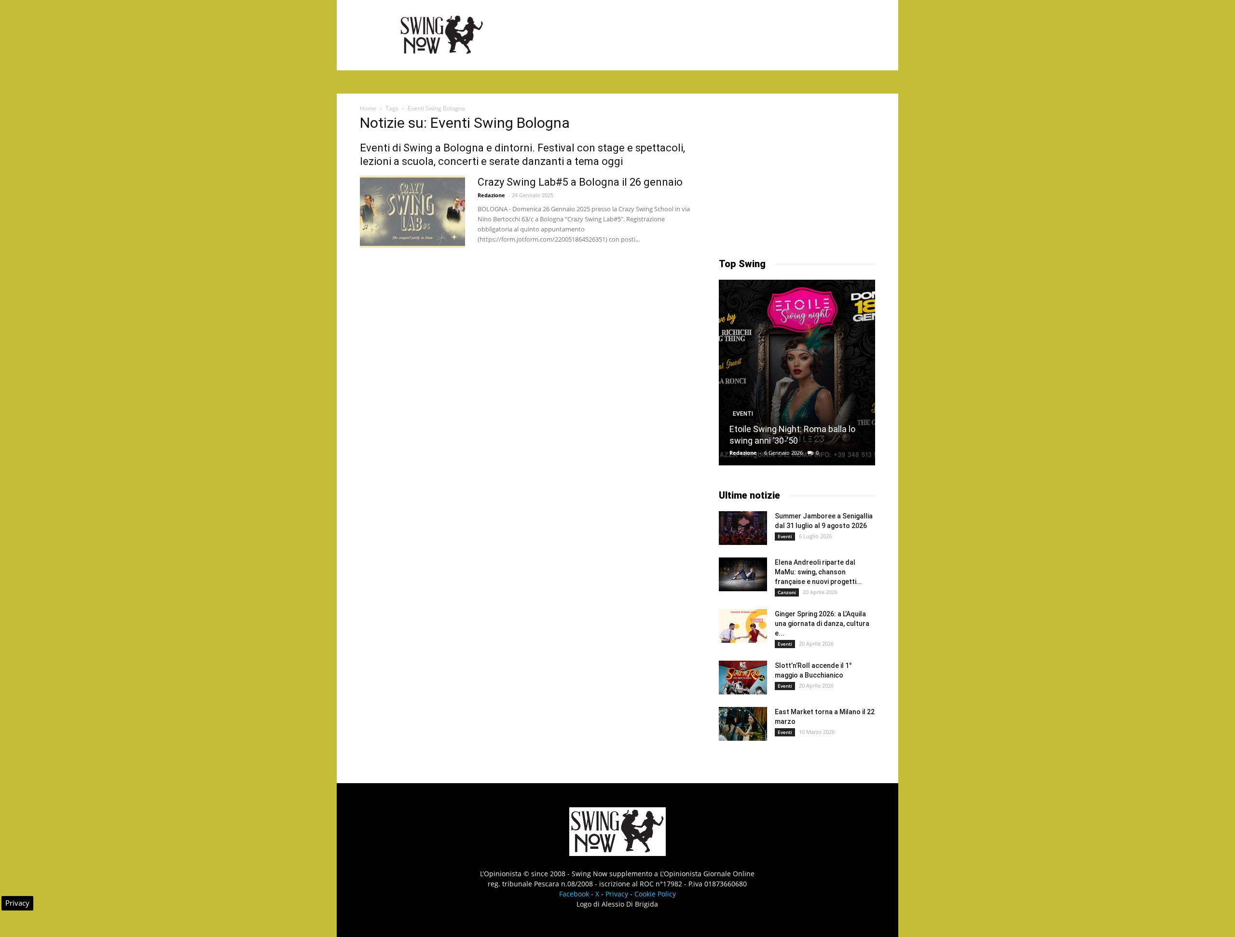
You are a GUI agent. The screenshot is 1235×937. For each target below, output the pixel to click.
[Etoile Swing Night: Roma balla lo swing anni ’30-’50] (797, 372)
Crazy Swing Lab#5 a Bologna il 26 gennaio (580, 182)
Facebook (574, 893)
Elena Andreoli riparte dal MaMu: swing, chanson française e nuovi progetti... (818, 571)
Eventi (743, 413)
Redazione (491, 195)
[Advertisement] (699, 35)
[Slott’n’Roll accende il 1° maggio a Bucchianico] (743, 677)
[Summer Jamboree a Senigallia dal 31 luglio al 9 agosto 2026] (743, 528)
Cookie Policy (655, 893)
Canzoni (787, 592)
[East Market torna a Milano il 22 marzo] (743, 724)
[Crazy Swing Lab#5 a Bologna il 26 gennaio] (412, 212)
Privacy (616, 893)
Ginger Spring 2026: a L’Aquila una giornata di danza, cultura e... (822, 623)
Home (368, 108)
